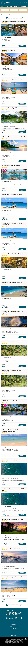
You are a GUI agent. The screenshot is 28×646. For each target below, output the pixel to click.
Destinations (3, 6)
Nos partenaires (14, 633)
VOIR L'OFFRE (22, 45)
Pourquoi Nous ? (17, 6)
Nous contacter (14, 635)
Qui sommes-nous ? (14, 628)
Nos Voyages (9, 6)
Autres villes (9, 37)
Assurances (14, 630)
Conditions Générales (14, 626)
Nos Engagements (14, 624)
